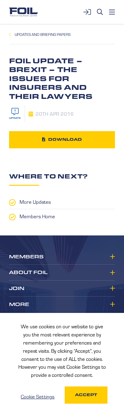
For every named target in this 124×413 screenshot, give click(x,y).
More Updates (35, 201)
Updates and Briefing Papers (42, 34)
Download (65, 139)
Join (16, 288)
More (19, 304)
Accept (86, 395)
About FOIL (28, 272)
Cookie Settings (37, 396)
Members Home (37, 216)
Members (26, 257)
